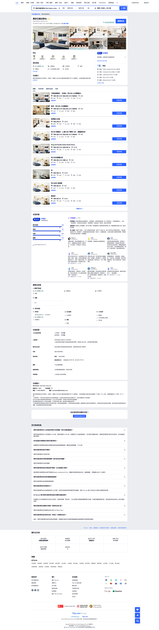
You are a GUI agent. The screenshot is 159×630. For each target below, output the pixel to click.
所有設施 (35, 71)
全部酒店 (74, 591)
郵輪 (72, 2)
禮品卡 (66, 2)
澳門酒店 (87, 563)
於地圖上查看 (100, 83)
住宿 (17, 2)
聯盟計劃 (74, 585)
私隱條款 (54, 591)
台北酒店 (63, 563)
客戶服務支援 (34, 580)
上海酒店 (69, 563)
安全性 (74, 596)
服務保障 (33, 583)
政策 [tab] (56, 89)
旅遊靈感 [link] (111, 2)
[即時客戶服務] (137, 620)
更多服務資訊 (34, 585)
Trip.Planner (102, 2)
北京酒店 (105, 563)
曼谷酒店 (75, 563)
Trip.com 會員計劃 (76, 583)
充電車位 (68, 291)
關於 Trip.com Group (57, 593)
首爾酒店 (93, 563)
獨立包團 (87, 2)
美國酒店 (95, 527)
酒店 (91, 527)
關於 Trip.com (55, 580)
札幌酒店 (47, 566)
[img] (51, 37)
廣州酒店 (57, 563)
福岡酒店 (99, 563)
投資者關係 (75, 580)
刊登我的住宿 (75, 588)
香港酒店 (39, 563)
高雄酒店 (60, 566)
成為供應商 (75, 593)
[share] (137, 615)
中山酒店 (111, 563)
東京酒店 (51, 563)
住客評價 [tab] (40, 89)
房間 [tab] (34, 89)
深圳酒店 (33, 563)
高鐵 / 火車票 (30, 2)
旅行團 (94, 2)
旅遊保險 (79, 2)
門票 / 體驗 (49, 2)
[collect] (137, 609)
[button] (117, 3)
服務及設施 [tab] (49, 89)
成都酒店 (41, 566)
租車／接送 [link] (40, 2)
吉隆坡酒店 (34, 566)
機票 (22, 2)
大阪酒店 (81, 563)
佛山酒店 (117, 563)
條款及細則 (55, 588)
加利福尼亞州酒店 (104, 527)
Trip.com (86, 527)
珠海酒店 (45, 563)
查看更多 (35, 80)
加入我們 (54, 585)
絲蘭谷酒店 (114, 527)
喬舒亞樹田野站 (40, 19)
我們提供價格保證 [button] (109, 22)
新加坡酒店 (53, 566)
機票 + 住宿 (58, 2)
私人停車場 (38, 291)
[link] (135, 2)
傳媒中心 (54, 583)
